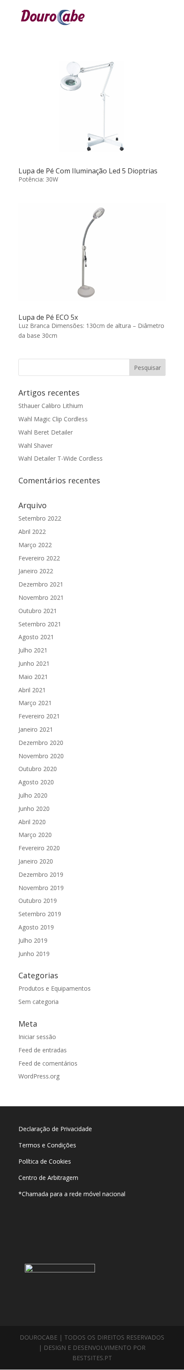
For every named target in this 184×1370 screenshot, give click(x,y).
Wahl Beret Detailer (45, 432)
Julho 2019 (32, 940)
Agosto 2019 (36, 927)
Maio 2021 (33, 677)
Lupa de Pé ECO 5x (48, 317)
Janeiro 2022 (35, 571)
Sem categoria (38, 1002)
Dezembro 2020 (40, 743)
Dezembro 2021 (40, 584)
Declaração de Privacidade (55, 1129)
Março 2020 (35, 835)
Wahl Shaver (35, 445)
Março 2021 (35, 703)
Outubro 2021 (37, 611)
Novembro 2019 (41, 888)
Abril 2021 (32, 690)
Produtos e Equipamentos (54, 988)
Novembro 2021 (41, 597)
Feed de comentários (47, 1063)
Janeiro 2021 (35, 729)
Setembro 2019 (39, 914)
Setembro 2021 (39, 624)
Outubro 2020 (37, 769)
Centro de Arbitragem (48, 1177)
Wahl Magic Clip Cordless (53, 419)
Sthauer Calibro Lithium (50, 406)
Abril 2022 (32, 531)
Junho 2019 (34, 954)
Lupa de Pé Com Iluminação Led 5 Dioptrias (87, 171)
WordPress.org (38, 1076)
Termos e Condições (48, 1145)
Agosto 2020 (36, 782)
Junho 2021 (34, 663)
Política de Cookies (44, 1161)
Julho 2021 (32, 650)
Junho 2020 (34, 808)
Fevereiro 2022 (39, 558)
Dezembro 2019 (40, 874)
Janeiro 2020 (35, 861)
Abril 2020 (32, 822)
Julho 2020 (32, 795)
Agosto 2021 (36, 637)
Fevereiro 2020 (39, 848)
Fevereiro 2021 (39, 716)
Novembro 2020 (41, 756)
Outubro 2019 (37, 900)
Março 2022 (35, 545)
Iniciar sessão (37, 1037)
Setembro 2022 (39, 518)
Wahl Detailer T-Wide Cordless (60, 458)
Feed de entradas (42, 1050)
